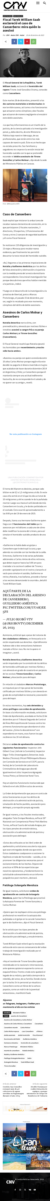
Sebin (29, 1058)
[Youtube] (35, 1190)
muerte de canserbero (11, 1050)
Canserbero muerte (11, 1027)
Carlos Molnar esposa (11, 1031)
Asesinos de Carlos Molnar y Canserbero (18, 1024)
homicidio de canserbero (29, 1043)
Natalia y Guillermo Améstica (14, 1054)
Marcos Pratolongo (10, 1047)
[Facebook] (14, 41)
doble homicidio (24, 1035)
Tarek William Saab (27, 1062)
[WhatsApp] (33, 41)
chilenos (39, 1031)
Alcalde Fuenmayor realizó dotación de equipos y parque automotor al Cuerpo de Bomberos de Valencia (37, 1091)
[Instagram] (20, 1190)
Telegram (10, 1003)
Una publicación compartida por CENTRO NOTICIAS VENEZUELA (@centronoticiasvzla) (25, 480)
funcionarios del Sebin (12, 1039)
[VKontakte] (30, 1190)
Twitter (31, 1003)
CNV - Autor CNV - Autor (15, 35)
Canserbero (39, 1024)
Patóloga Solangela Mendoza (14, 1058)
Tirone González (9, 1066)
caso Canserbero (27, 1031)
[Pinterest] (27, 41)
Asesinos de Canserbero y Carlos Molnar (18, 1020)
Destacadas (7, 16)
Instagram (21, 1003)
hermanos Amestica (11, 1043)
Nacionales (18, 16)
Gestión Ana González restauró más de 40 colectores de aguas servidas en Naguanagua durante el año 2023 (13, 1091)
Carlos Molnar (25, 1027)
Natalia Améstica (28, 1050)
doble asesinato (9, 1035)
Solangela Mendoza (11, 1062)
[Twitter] (20, 41)
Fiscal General (37, 1035)
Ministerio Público (19, 1013)
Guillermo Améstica (30, 1039)
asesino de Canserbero (19, 1016)
